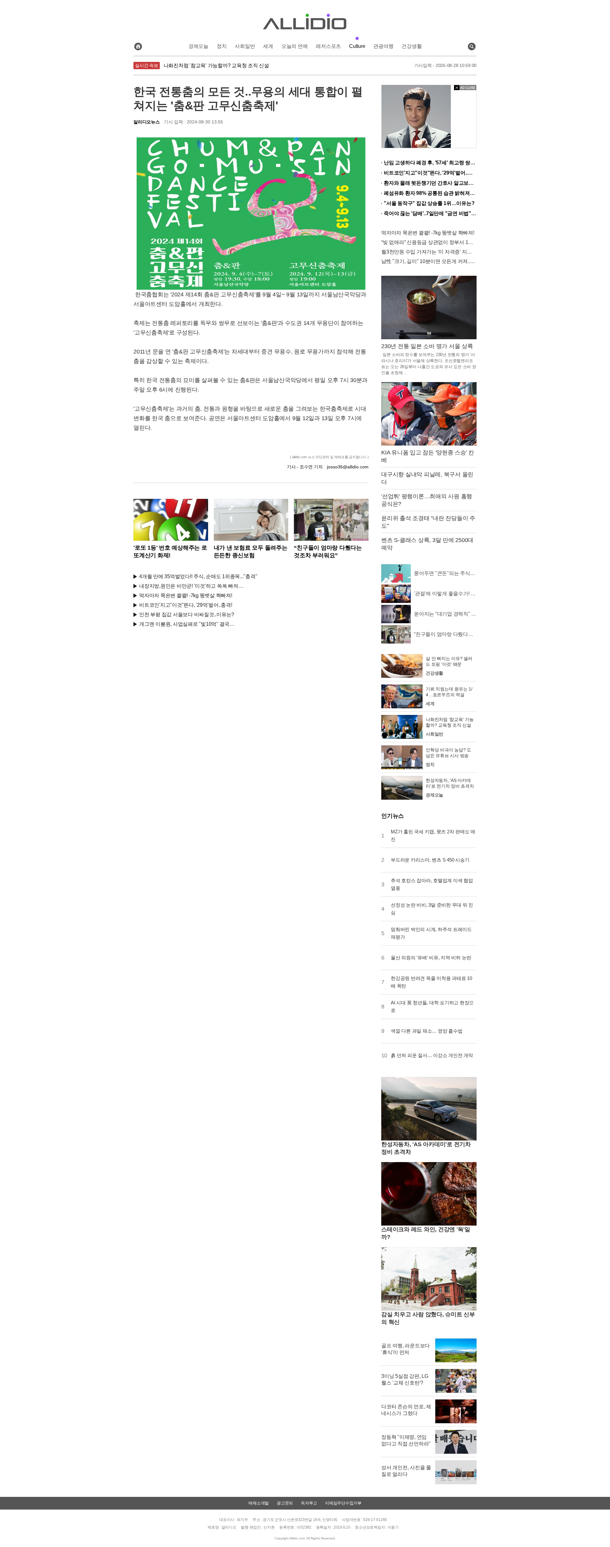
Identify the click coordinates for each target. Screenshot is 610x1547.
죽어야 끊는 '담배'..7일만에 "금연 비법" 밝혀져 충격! (430, 213)
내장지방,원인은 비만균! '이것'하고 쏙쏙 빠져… (191, 586)
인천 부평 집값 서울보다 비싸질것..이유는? (186, 614)
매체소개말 (258, 1503)
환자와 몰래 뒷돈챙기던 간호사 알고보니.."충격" (430, 183)
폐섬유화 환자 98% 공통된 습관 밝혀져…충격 (430, 193)
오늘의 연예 (294, 46)
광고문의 (285, 1503)
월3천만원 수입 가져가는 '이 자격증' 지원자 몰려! (429, 252)
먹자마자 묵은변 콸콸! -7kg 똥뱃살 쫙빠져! (185, 595)
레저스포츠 (328, 46)
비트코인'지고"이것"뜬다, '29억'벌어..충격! (185, 605)
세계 (268, 46)
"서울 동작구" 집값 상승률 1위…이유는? (429, 203)
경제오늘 (198, 46)
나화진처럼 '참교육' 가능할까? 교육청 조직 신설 (216, 65)
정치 (222, 46)
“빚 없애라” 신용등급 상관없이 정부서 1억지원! (429, 242)
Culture (357, 46)
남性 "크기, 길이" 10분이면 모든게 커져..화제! (429, 261)
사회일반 (245, 46)
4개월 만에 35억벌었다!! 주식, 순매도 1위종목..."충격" (198, 576)
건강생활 (412, 46)
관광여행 (383, 46)
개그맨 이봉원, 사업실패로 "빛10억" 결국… (186, 624)
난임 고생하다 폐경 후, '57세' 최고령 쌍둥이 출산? (430, 162)
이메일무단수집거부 (343, 1503)
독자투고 (309, 1503)
